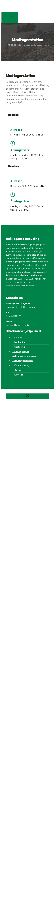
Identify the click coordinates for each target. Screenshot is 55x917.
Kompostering (21, 365)
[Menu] (9, 17)
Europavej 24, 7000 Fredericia (20, 307)
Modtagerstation (23, 360)
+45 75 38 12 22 (14, 45)
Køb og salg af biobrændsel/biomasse (24, 353)
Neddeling (20, 342)
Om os (17, 370)
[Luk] (27, 396)
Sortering (19, 346)
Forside (18, 337)
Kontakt (18, 374)
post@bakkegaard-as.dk (36, 45)
